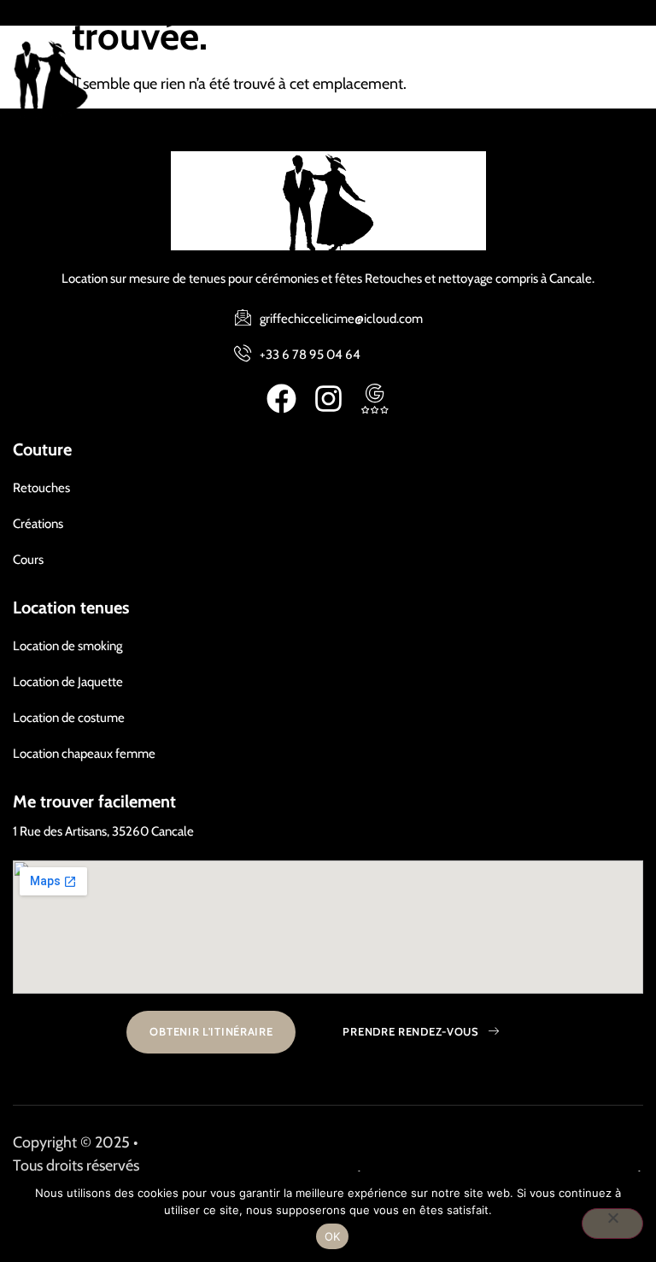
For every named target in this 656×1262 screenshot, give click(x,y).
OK (333, 1236)
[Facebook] (281, 399)
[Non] (612, 1223)
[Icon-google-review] (375, 399)
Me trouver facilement (94, 801)
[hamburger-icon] (621, 78)
